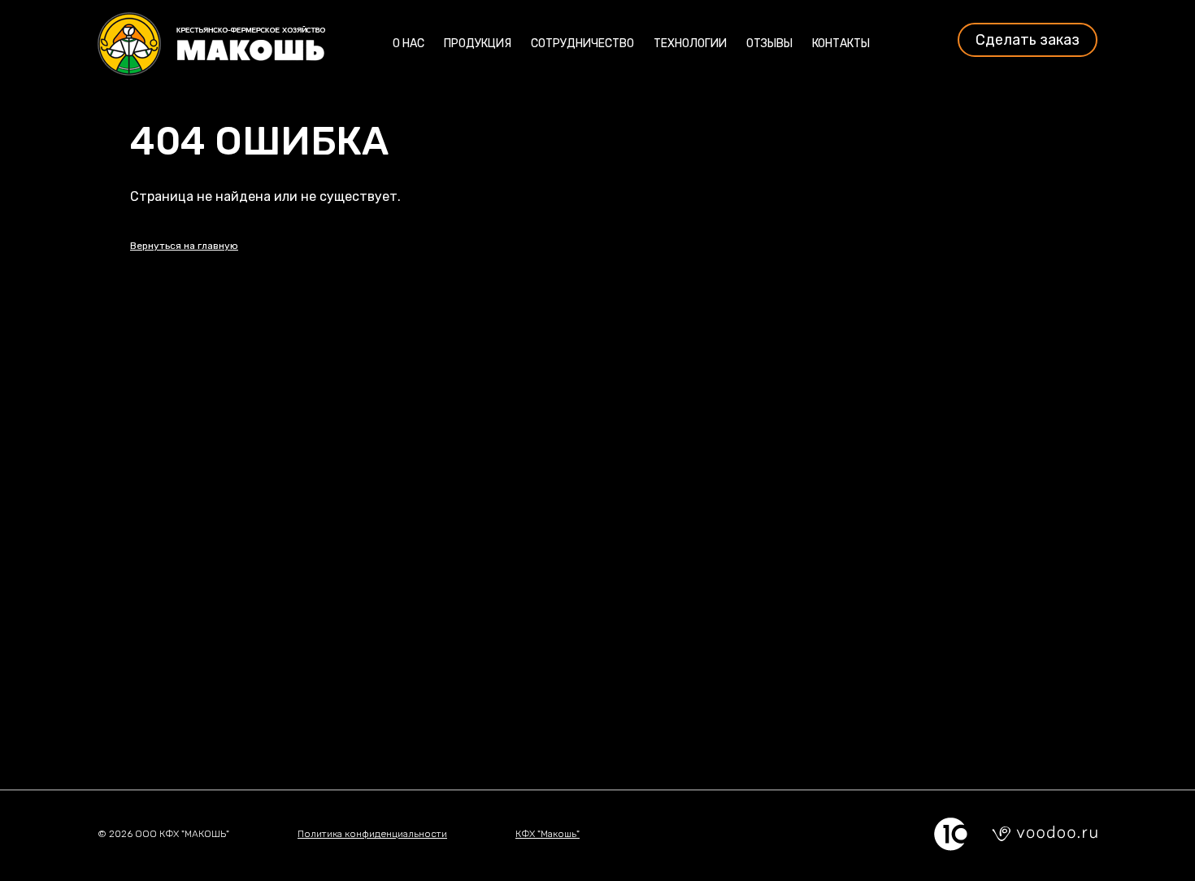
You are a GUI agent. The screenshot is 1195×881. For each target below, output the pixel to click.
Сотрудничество (582, 43)
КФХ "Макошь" (547, 834)
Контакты (841, 43)
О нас (408, 43)
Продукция (477, 43)
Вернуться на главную (184, 245)
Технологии (690, 43)
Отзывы (769, 43)
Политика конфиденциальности (372, 834)
